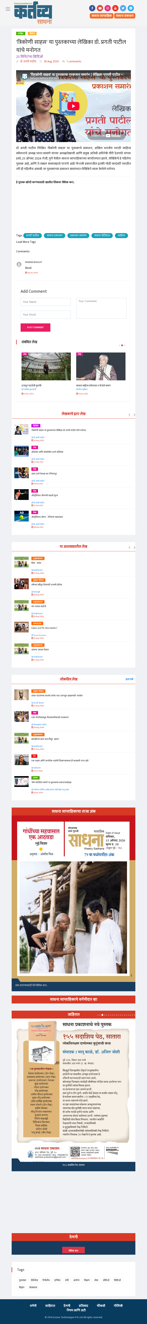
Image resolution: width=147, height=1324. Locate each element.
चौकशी (101, 1306)
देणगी (67, 1306)
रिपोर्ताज (46, 1280)
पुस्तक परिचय (38, 580)
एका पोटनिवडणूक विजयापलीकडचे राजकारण (50, 717)
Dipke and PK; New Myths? (44, 628)
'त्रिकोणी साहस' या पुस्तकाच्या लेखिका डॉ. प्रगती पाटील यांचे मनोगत (59, 430)
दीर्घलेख (34, 1280)
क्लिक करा (73, 1251)
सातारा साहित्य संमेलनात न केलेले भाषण (93, 386)
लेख (24, 354)
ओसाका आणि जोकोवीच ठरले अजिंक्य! (47, 452)
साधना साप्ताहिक (102, 15)
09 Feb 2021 (38, 527)
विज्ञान (21, 1287)
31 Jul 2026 (37, 771)
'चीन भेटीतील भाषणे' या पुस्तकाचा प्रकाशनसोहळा (51, 782)
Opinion (37, 623)
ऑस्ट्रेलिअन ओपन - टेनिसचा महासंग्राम (47, 517)
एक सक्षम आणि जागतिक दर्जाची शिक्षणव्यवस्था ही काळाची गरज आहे (59, 761)
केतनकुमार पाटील (39, 725)
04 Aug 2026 (38, 727)
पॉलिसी (118, 1306)
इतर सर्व (129, 679)
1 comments (73, 61)
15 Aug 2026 (38, 660)
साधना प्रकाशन (125, 15)
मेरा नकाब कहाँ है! (38, 606)
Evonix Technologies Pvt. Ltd (68, 1317)
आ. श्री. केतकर (38, 703)
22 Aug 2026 (38, 573)
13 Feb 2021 (38, 505)
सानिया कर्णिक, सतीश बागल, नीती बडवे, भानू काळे (51, 790)
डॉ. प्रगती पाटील (28, 61)
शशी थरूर (37, 768)
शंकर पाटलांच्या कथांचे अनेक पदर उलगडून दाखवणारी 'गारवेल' (57, 696)
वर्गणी (33, 1306)
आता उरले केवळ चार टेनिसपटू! (44, 474)
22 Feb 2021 (38, 462)
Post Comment (35, 327)
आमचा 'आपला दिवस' (40, 650)
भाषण (35, 778)
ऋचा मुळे (36, 592)
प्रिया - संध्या (36, 563)
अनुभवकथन (38, 558)
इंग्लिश (57, 1280)
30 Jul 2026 (38, 792)
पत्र (34, 756)
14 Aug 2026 (38, 638)
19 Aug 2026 (38, 594)
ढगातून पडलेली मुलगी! (31, 386)
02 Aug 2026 (38, 749)
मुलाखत (22, 1280)
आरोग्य (76, 1280)
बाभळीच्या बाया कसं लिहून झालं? (45, 739)
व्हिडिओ (32, 33)
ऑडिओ (106, 1280)
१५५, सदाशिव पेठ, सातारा (74, 1165)
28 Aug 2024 (51, 61)
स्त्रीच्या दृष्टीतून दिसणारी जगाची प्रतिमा (46, 585)
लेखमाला (33, 1287)
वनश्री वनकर (38, 570)
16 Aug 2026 (38, 616)
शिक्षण (87, 1280)
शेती (67, 1280)
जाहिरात (50, 1306)
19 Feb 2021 (38, 484)
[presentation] (129, 415)
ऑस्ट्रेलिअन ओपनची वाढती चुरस (44, 495)
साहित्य (20, 33)
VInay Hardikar (39, 635)
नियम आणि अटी (76, 1310)
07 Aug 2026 (38, 705)
